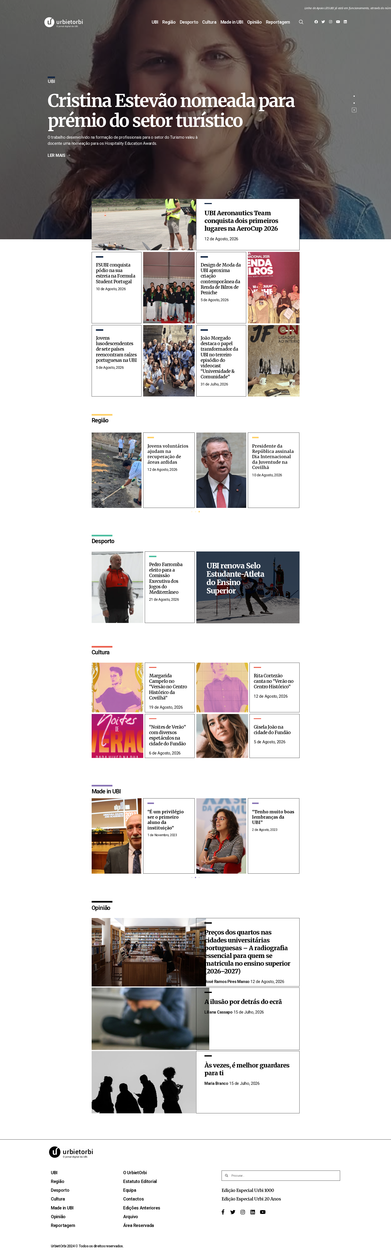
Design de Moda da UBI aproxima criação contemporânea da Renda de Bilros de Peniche (221, 278)
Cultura (209, 22)
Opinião (254, 22)
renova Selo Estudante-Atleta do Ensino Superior (235, 578)
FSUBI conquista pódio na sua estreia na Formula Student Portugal (115, 273)
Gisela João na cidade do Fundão (272, 729)
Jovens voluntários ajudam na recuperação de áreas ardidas (272, 454)
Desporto (189, 22)
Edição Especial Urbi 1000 (248, 1190)
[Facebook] (316, 22)
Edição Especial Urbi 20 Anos (251, 1199)
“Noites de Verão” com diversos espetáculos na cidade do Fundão (167, 735)
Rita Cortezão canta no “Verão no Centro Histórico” (273, 681)
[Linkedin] (345, 22)
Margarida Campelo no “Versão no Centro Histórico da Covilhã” (168, 687)
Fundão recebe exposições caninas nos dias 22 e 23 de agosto (168, 454)
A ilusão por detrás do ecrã (243, 1002)
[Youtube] (337, 22)
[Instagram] (330, 22)
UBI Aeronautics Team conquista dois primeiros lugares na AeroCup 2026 (241, 220)
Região (169, 22)
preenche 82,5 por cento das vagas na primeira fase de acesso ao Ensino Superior (176, 111)
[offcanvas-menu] (301, 22)
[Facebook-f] (222, 1212)
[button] (191, 511)
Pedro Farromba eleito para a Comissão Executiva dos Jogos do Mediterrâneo (165, 578)
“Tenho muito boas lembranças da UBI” (169, 817)
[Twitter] (323, 22)
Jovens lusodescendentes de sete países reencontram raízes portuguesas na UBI (116, 349)
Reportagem (278, 22)
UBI (155, 22)
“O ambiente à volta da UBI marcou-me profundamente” (270, 820)
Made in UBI (232, 22)
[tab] (354, 96)
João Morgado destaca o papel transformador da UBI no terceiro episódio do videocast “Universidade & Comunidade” (219, 357)
